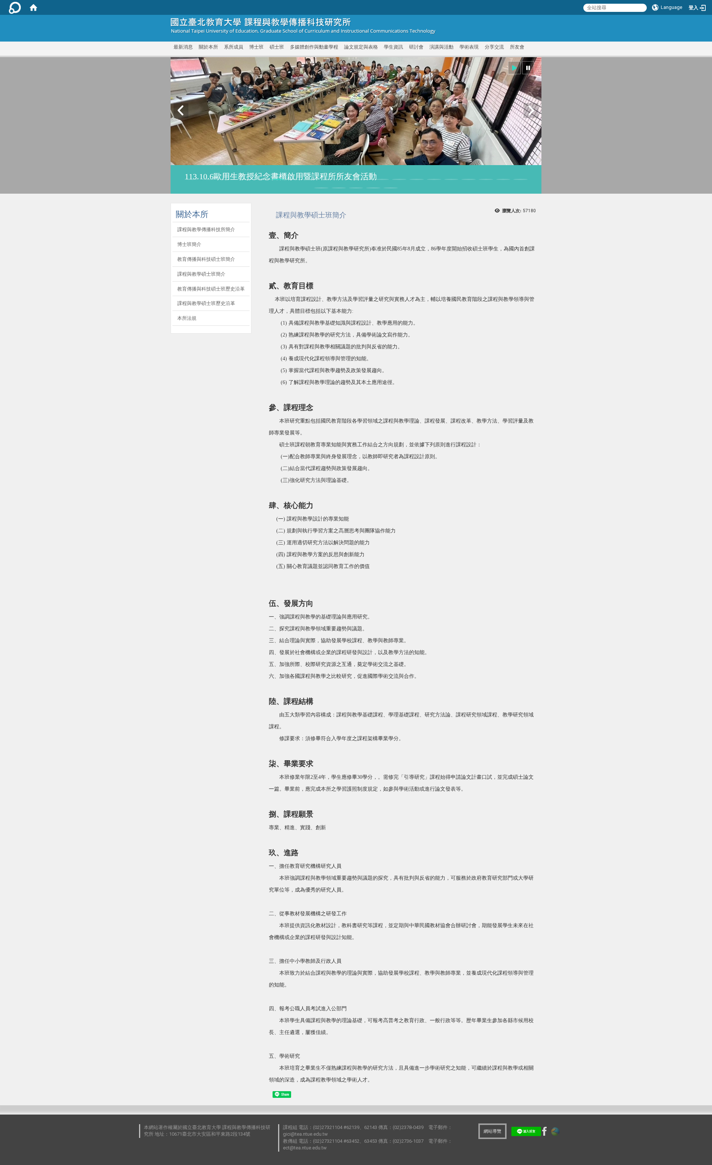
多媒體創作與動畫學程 (314, 47)
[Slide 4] (243, 179)
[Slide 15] (434, 179)
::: (531, 24)
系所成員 (233, 47)
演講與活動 (441, 47)
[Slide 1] (191, 179)
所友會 (517, 47)
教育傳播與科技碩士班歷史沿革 (211, 289)
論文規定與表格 (361, 47)
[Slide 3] (226, 179)
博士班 (256, 47)
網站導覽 (492, 1131)
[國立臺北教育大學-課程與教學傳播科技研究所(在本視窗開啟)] (303, 26)
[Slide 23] (356, 187)
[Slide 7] (295, 179)
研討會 (416, 47)
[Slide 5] (261, 179)
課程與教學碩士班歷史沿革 (206, 303)
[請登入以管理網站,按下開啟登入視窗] (15, 7)
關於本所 (208, 47)
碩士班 (277, 47)
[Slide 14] (416, 179)
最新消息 (183, 47)
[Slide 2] (209, 179)
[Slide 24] (373, 187)
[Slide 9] (330, 179)
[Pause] (528, 67)
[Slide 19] (503, 179)
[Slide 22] (339, 187)
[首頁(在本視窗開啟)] (33, 7)
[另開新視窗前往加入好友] (526, 1131)
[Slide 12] (382, 179)
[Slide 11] (364, 179)
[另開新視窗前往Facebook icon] (544, 1131)
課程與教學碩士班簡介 (201, 274)
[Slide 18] (486, 179)
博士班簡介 (189, 244)
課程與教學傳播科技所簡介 (206, 229)
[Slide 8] (313, 179)
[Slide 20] (520, 179)
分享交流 (494, 47)
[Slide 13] (399, 179)
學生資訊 (393, 47)
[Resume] (514, 67)
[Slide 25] (390, 187)
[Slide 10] (347, 179)
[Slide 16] (451, 179)
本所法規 (187, 318)
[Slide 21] (321, 187)
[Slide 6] (278, 179)
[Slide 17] (468, 179)
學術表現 (469, 47)
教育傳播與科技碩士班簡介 (206, 259)
